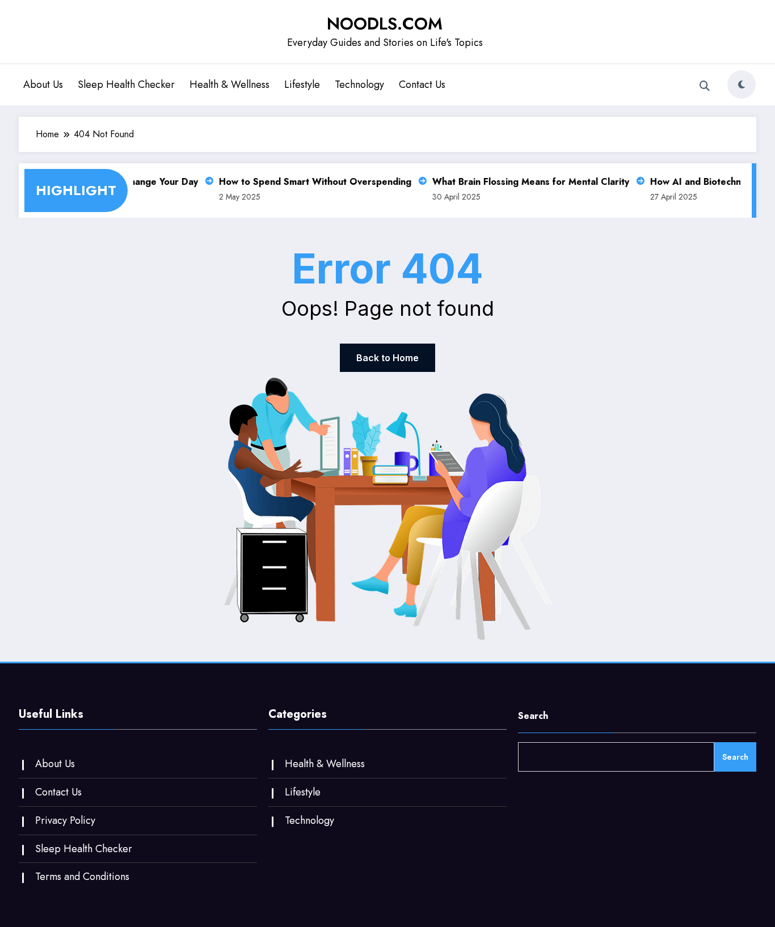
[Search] (704, 86)
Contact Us (422, 84)
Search (533, 715)
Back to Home (387, 357)
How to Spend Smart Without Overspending (310, 181)
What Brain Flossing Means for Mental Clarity (525, 181)
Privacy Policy (65, 820)
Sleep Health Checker (126, 84)
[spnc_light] (741, 84)
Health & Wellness (229, 84)
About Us (43, 84)
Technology (359, 84)
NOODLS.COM (385, 23)
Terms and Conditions (82, 876)
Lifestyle (302, 84)
